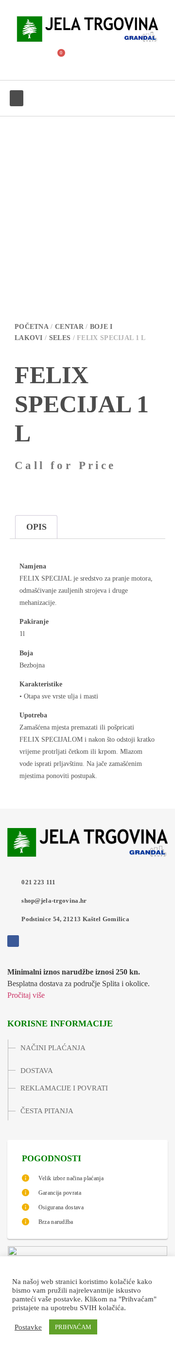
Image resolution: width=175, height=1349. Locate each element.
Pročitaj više (26, 995)
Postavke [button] (28, 1327)
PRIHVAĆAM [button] (73, 1327)
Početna (32, 326)
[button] (31, 58)
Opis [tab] (36, 527)
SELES (60, 337)
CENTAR (69, 326)
